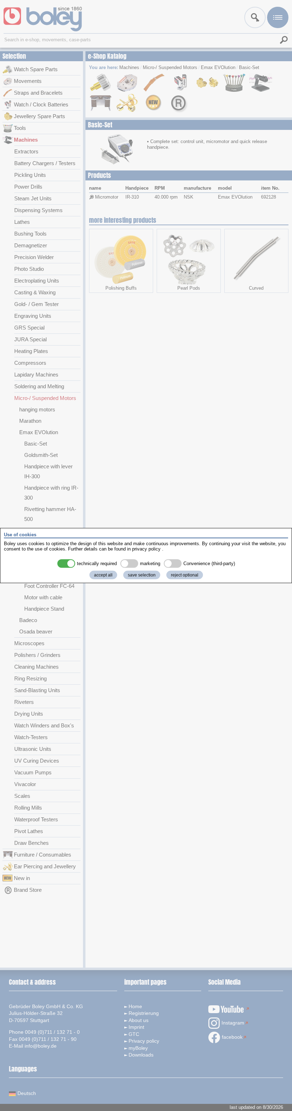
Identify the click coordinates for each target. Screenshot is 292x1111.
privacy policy (146, 549)
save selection (142, 574)
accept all (103, 574)
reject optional (184, 574)
